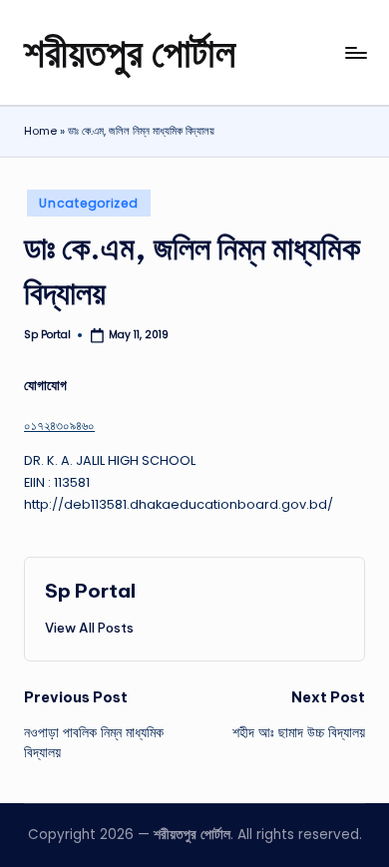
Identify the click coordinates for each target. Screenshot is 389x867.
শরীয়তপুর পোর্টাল (129, 52)
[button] (89, 628)
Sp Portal (90, 591)
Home (40, 131)
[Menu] (355, 52)
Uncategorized (88, 203)
